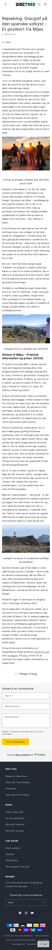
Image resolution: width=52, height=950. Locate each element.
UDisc (26, 655)
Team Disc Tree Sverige (17, 795)
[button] (5, 4)
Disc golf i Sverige (14, 831)
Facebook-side (41, 652)
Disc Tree (14, 936)
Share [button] (8, 42)
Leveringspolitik (18, 944)
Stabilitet (10, 854)
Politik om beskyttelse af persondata (21, 940)
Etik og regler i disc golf (17, 866)
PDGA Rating (12, 860)
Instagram (13, 655)
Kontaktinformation (35, 944)
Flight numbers (13, 848)
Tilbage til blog (27, 673)
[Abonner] (43, 902)
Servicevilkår (44, 940)
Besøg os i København (16, 776)
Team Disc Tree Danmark (18, 782)
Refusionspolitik (42, 936)
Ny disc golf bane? (15, 818)
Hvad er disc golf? (15, 812)
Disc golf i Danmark (15, 824)
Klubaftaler (11, 788)
